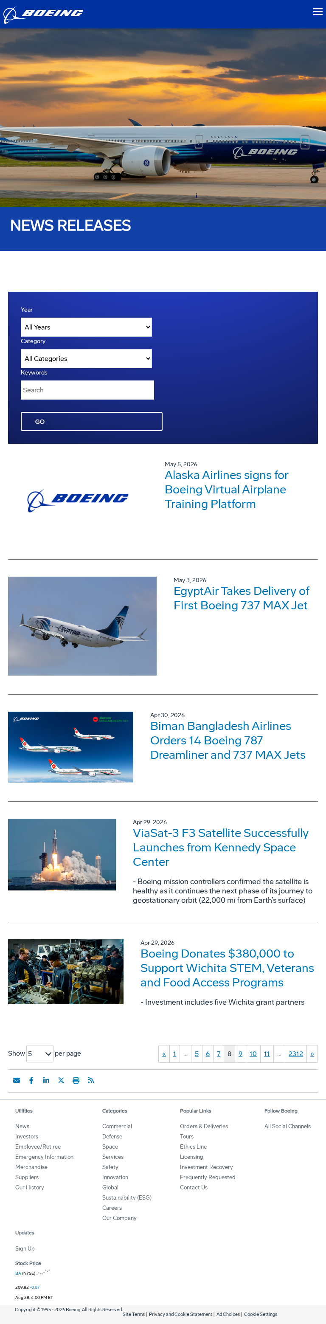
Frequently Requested (208, 1177)
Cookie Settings (260, 1314)
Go (40, 421)
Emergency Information (44, 1157)
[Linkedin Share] (46, 1080)
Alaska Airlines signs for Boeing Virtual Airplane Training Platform (226, 489)
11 (267, 1054)
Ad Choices (228, 1314)
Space (110, 1147)
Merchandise (31, 1167)
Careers (112, 1208)
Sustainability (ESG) (127, 1197)
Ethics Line (193, 1147)
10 (253, 1054)
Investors (26, 1136)
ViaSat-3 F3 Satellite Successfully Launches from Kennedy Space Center (221, 847)
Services (113, 1157)
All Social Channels (287, 1126)
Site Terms (134, 1314)
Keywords (34, 372)
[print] (76, 1080)
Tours (187, 1136)
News (22, 1126)
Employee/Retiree (38, 1147)
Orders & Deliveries (204, 1126)
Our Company (119, 1218)
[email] (16, 1080)
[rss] (90, 1080)
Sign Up (25, 1248)
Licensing (191, 1157)
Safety (110, 1167)
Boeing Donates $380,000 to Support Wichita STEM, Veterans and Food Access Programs (227, 968)
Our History (29, 1187)
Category (33, 341)
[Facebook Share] (31, 1080)
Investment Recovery (206, 1167)
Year (27, 309)
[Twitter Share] (61, 1080)
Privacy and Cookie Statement (180, 1314)
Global (110, 1187)
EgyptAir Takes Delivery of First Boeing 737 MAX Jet (241, 598)
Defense (112, 1136)
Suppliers (27, 1177)
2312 (296, 1054)
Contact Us (194, 1187)
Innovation (115, 1177)
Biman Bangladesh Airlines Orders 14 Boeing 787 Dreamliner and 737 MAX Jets (228, 740)
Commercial (117, 1126)
